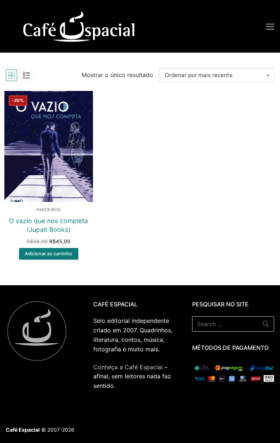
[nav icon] (270, 26)
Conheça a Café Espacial (128, 367)
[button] (48, 254)
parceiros (48, 209)
